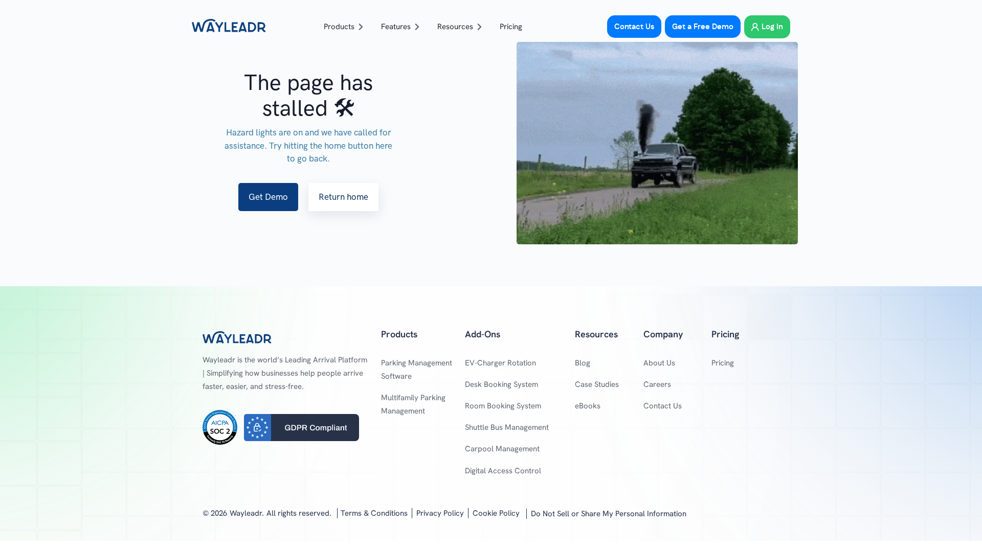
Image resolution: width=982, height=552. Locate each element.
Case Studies (597, 384)
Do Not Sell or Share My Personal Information (608, 514)
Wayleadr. (247, 513)
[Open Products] (361, 27)
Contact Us (662, 406)
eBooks (587, 406)
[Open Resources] (479, 27)
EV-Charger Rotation (500, 363)
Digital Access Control (503, 471)
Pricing (722, 363)
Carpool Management (502, 449)
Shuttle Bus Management (507, 427)
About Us (659, 363)
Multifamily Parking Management (413, 404)
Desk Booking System (501, 384)
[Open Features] (417, 27)
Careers (657, 384)
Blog (582, 363)
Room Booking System (503, 406)
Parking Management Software (416, 369)
